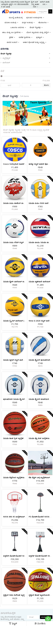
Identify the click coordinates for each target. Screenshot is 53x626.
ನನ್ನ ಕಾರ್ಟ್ (35, 4)
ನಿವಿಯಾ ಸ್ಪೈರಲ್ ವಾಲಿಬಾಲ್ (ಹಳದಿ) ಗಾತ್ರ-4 (19, 321)
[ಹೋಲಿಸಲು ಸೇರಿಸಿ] (17, 158)
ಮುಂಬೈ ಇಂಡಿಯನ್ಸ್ (16, 17)
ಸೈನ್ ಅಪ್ (34, 2)
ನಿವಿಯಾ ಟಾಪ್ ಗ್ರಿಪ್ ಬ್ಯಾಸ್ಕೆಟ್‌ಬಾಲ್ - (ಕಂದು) (19, 438)
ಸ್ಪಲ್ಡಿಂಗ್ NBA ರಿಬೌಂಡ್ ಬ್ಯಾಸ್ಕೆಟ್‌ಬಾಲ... (17, 595)
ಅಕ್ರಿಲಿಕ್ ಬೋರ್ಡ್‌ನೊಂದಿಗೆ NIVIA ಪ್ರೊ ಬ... (18, 556)
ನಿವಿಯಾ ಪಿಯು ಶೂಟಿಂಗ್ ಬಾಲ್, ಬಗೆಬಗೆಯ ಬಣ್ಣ (20, 203)
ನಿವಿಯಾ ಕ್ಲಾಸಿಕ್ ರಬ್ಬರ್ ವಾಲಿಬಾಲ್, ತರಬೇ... (18, 360)
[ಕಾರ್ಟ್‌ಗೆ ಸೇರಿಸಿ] (6, 158)
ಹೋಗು (46, 85)
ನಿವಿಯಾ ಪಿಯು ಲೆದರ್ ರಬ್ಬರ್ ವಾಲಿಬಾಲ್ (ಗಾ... (19, 242)
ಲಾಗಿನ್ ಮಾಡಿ (45, 2)
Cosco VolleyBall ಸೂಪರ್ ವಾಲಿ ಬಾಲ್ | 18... (21, 164)
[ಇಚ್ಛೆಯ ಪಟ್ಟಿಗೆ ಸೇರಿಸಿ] (11, 158)
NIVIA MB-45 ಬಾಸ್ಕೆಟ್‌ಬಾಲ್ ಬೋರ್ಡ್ (17, 516)
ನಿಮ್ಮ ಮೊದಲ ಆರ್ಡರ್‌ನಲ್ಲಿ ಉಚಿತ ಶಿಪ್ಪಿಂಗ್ (15, 2)
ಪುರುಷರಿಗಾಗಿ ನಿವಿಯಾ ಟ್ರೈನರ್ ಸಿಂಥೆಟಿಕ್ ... (18, 399)
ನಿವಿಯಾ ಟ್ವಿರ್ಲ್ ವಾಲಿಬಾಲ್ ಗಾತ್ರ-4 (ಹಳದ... (18, 281)
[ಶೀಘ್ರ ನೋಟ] (23, 158)
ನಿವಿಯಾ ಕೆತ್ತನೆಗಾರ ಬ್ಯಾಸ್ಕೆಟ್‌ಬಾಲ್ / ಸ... (17, 477)
